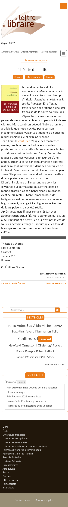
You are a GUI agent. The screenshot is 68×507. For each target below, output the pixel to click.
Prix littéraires (10, 465)
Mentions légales (44, 500)
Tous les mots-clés (55, 364)
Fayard (29, 331)
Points (20, 351)
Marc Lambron (34, 76)
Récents (21, 382)
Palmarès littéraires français (18, 453)
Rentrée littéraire (12, 457)
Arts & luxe (9, 468)
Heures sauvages (16, 392)
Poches (7, 476)
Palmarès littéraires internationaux (22, 450)
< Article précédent (13, 283)
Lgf (50, 345)
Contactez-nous (23, 500)
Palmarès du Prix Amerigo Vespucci (26, 401)
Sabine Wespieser (27, 357)
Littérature (14, 51)
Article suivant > (56, 283)
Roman (49, 76)
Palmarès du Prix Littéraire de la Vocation (30, 405)
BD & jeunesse (11, 480)
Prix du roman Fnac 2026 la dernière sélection (32, 387)
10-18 (12, 326)
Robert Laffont (45, 351)
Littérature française (30, 51)
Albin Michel (42, 325)
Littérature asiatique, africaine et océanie (25, 446)
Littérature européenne (15, 438)
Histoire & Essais (12, 461)
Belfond (57, 326)
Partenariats (9, 483)
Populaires (11, 382)
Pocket (57, 345)
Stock (50, 357)
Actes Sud (24, 325)
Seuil (42, 357)
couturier (24, 141)
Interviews (8, 487)
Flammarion (43, 331)
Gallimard (28, 338)
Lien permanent (56, 277)
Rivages (30, 351)
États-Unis (18, 331)
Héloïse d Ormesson (22, 345)
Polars (6, 472)
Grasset (18, 76)
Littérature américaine (15, 442)
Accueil (4, 51)
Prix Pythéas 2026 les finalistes (24, 396)
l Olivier (41, 345)
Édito (5, 431)
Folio (55, 331)
